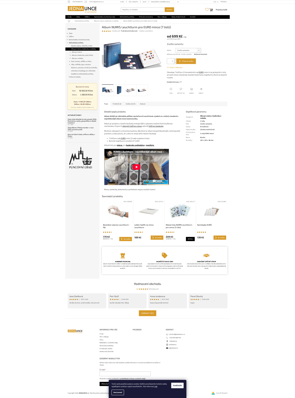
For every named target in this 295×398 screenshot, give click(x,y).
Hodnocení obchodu (147, 283)
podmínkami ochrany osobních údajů (132, 379)
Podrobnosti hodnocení (129, 31)
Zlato (70, 33)
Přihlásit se (106, 384)
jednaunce (172, 344)
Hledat (169, 10)
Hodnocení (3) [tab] (130, 104)
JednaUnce (173, 341)
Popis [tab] (106, 104)
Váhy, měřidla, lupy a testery (81, 64)
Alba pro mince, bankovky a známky (83, 49)
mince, (120, 145)
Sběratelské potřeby (76, 43)
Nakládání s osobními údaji (160, 2)
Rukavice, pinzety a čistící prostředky (84, 68)
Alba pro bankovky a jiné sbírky (82, 55)
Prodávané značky (106, 348)
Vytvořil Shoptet (221, 393)
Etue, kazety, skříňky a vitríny (81, 61)
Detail (190, 239)
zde (156, 386)
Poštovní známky (75, 77)
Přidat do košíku (187, 61)
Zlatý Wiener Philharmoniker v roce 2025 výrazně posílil (81, 128)
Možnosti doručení (200, 54)
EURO (201, 72)
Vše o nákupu (133, 2)
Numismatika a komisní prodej (79, 40)
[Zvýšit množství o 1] (175, 60)
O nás (122, 2)
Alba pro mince (77, 52)
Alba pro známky (77, 58)
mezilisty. (150, 145)
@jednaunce (173, 348)
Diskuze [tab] (142, 104)
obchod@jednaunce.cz (177, 334)
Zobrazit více (147, 313)
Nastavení (117, 392)
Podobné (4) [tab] (117, 104)
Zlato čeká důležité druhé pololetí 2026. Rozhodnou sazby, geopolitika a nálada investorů (82, 121)
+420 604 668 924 (175, 338)
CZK (214, 2)
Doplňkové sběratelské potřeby (82, 74)
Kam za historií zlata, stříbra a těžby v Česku (81, 135)
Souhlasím (177, 385)
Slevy (145, 2)
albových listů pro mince (132, 126)
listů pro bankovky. (156, 126)
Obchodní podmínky (106, 346)
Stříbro (71, 36)
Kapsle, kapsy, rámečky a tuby (81, 46)
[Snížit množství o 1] (175, 62)
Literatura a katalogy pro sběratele (83, 71)
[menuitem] (69, 17)
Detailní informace (173, 82)
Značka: (146, 31)
